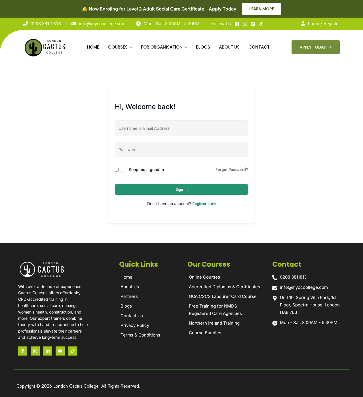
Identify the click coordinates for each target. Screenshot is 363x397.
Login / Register (324, 23)
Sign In (182, 189)
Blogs (203, 47)
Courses (118, 47)
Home (93, 47)
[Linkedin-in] (47, 351)
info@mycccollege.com (102, 23)
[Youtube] (60, 351)
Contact (259, 47)
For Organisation (162, 47)
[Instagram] (35, 351)
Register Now (204, 203)
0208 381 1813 (46, 23)
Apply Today (313, 47)
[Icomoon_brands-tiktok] (72, 351)
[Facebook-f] (22, 351)
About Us (229, 47)
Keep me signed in (146, 169)
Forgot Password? (232, 169)
